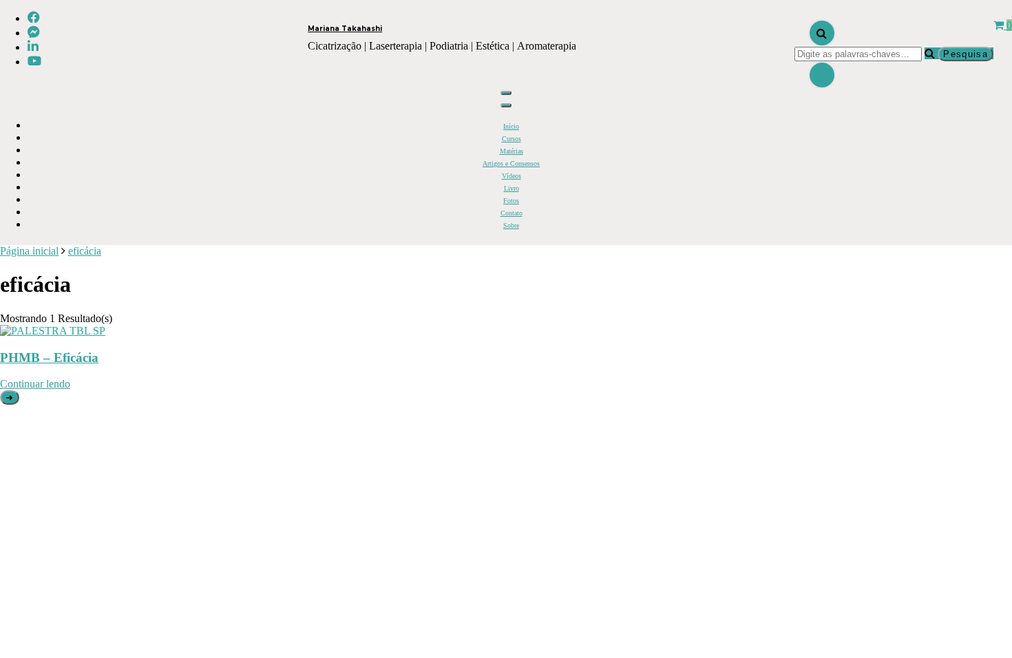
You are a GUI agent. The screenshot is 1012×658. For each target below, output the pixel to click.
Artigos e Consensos (511, 163)
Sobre (511, 225)
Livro (511, 188)
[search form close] (822, 75)
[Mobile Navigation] (506, 93)
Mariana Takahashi (345, 28)
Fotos (511, 200)
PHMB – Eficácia (49, 357)
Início (511, 126)
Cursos (511, 138)
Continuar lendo (35, 384)
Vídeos (511, 176)
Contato (511, 213)
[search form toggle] (822, 33)
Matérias (511, 151)
